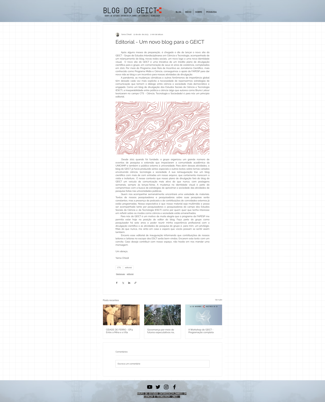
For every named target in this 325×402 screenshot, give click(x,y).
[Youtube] (150, 387)
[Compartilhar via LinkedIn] (129, 283)
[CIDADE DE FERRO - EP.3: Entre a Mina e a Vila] (121, 315)
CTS (119, 268)
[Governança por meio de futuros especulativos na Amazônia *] (162, 315)
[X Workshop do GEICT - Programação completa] (203, 315)
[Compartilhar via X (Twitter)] (123, 283)
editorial (128, 268)
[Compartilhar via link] (135, 283)
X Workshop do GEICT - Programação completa (201, 331)
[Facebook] (174, 387)
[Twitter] (158, 387)
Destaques (120, 274)
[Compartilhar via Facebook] (117, 283)
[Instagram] (166, 387)
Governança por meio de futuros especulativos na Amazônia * (160, 331)
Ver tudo (218, 300)
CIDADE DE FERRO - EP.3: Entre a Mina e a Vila (119, 331)
